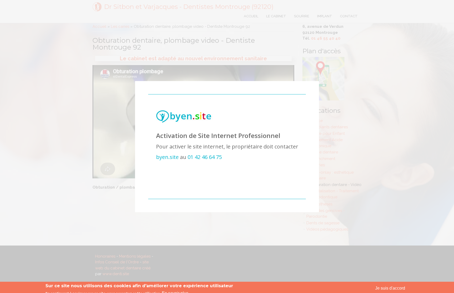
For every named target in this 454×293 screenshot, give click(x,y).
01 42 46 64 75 (205, 157)
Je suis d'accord (390, 288)
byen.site (167, 157)
